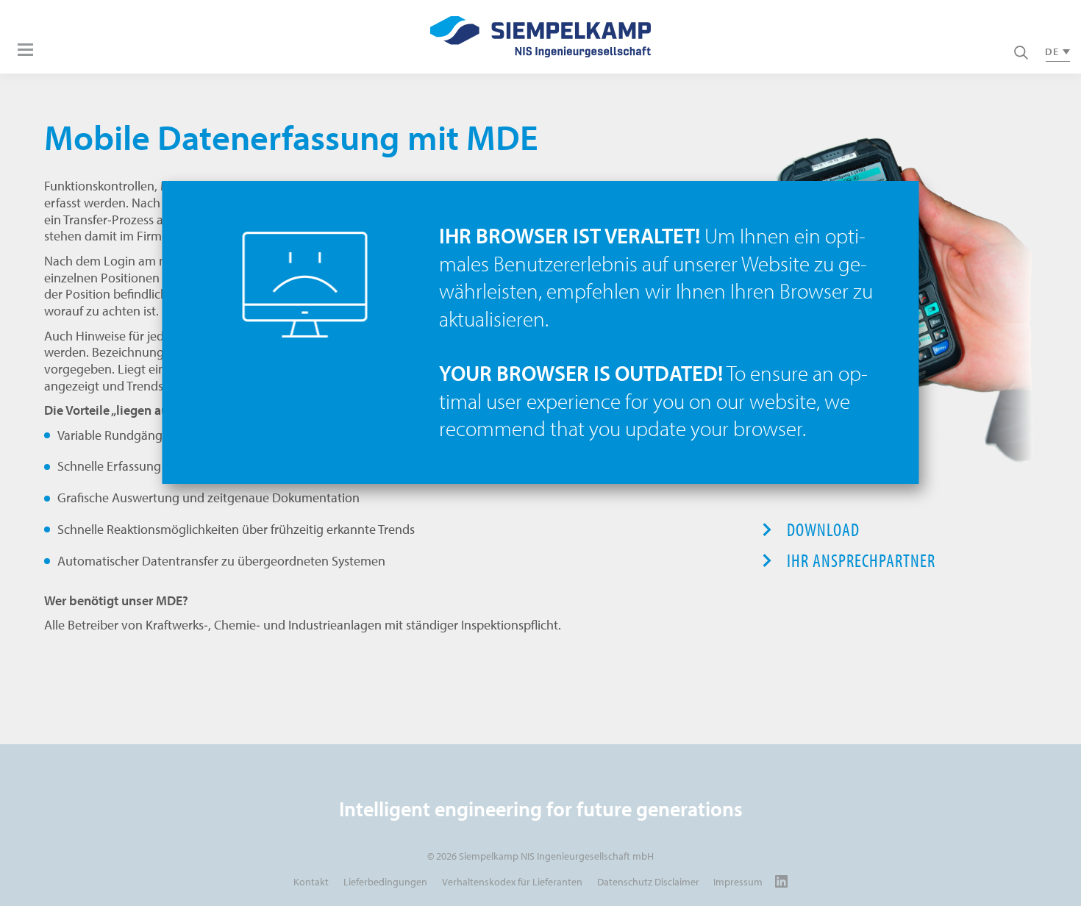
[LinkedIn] (781, 881)
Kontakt (311, 881)
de (1052, 51)
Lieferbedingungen (385, 881)
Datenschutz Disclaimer (648, 881)
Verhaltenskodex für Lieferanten (512, 881)
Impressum (738, 881)
